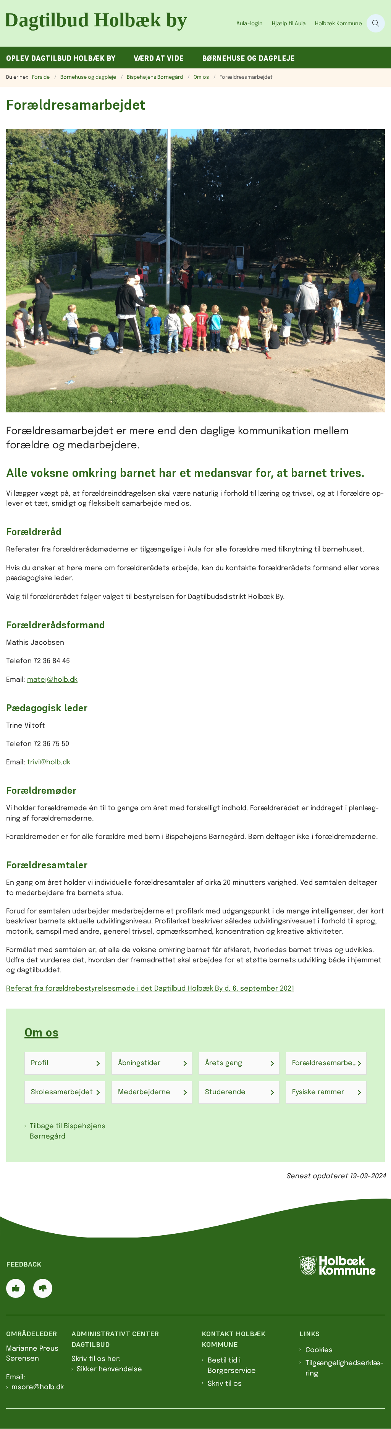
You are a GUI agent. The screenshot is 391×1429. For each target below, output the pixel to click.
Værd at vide (159, 58)
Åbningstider (139, 1063)
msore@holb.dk (37, 1387)
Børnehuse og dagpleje (248, 58)
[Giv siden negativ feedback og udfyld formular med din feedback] (42, 1288)
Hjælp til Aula (289, 23)
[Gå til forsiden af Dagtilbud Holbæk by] (116, 23)
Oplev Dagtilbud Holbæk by (60, 58)
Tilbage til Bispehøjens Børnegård (67, 1131)
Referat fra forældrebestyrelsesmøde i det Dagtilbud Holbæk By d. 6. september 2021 (150, 988)
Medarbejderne (144, 1092)
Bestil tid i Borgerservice (232, 1365)
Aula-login (249, 23)
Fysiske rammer (318, 1092)
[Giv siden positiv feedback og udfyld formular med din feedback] (15, 1288)
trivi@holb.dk (48, 762)
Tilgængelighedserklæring (344, 1368)
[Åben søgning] (376, 23)
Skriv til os (225, 1383)
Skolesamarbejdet (62, 1092)
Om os (41, 1032)
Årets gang (223, 1063)
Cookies (319, 1350)
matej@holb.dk (52, 679)
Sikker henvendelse (109, 1369)
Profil (39, 1063)
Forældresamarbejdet (329, 1063)
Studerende (225, 1092)
